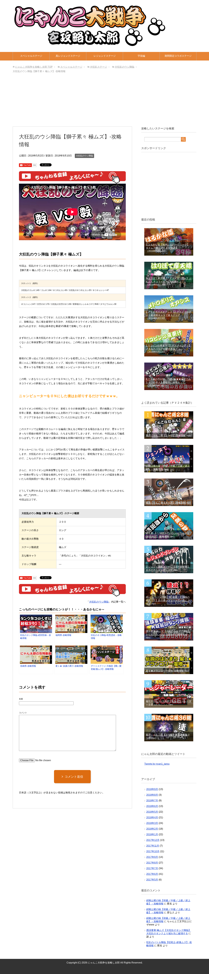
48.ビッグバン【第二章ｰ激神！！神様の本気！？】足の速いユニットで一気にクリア (168, 600)
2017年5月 (152, 879)
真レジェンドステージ (68, 56)
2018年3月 (152, 823)
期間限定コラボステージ (178, 56)
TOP (34, 67)
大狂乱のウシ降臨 (84, 155)
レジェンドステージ (105, 56)
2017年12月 (152, 840)
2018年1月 (152, 834)
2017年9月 (152, 857)
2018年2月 (152, 828)
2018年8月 (152, 795)
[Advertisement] (104, 100)
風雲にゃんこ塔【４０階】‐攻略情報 (166, 502)
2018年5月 (152, 812)
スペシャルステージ (31, 56)
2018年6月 (152, 806)
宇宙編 (141, 56)
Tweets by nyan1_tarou (157, 764)
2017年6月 (152, 874)
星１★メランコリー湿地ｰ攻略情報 (165, 671)
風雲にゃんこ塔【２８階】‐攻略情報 (166, 435)
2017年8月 (152, 862)
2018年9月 (152, 789)
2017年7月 (152, 868)
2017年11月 (152, 845)
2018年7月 (152, 800)
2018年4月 (152, 817)
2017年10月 (152, 851)
